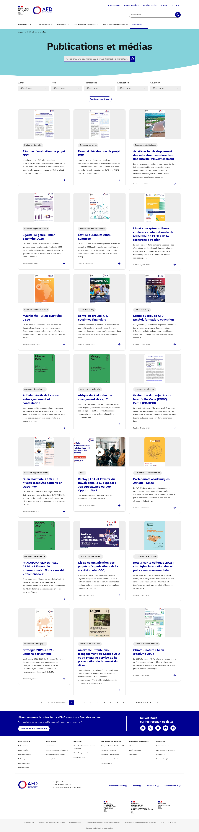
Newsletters (133, 754)
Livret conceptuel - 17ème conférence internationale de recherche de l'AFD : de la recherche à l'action (153, 234)
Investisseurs (114, 5)
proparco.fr (151, 786)
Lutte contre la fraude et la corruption (99, 828)
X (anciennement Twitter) (150, 728)
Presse (164, 5)
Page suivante (142, 703)
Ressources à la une (163, 746)
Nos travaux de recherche (85, 25)
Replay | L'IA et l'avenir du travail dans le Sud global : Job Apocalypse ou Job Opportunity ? (97, 485)
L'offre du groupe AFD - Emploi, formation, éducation (153, 317)
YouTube (158, 728)
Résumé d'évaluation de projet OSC (44, 153)
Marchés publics (150, 5)
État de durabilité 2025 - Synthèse (95, 236)
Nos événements (135, 750)
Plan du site (172, 823)
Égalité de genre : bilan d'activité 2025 (39, 236)
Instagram (173, 728)
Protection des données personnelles (51, 823)
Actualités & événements (114, 25)
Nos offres (61, 25)
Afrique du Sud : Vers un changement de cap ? (95, 397)
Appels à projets (131, 5)
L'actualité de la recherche (110, 759)
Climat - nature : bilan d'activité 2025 (148, 652)
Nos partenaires (24, 763)
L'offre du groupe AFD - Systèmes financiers (94, 317)
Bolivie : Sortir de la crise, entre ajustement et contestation (41, 399)
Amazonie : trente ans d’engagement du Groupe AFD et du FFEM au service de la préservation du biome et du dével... (99, 658)
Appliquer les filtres (99, 99)
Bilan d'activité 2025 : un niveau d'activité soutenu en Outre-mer (42, 483)
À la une (131, 746)
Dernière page (157, 702)
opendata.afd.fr (171, 786)
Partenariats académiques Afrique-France (151, 481)
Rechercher (178, 14)
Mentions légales (75, 823)
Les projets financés (53, 759)
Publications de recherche (165, 750)
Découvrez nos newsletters (33, 728)
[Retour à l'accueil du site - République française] (48, 10)
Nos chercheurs (106, 763)
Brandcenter (160, 759)
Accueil (20, 32)
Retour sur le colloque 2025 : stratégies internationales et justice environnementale (153, 566)
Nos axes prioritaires (108, 750)
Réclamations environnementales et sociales (140, 823)
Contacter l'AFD (28, 823)
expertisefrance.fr (117, 786)
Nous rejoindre (23, 767)
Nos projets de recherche (110, 754)
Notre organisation (25, 759)
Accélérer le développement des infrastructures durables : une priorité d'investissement (153, 155)
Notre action (44, 25)
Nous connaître (24, 25)
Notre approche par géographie (57, 750)
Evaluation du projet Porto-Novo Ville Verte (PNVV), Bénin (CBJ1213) (152, 399)
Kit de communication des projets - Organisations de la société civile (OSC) (98, 566)
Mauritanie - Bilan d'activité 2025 (42, 317)
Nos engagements (24, 754)
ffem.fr (136, 786)
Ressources (137, 25)
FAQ (162, 823)
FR (176, 5)
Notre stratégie (23, 750)
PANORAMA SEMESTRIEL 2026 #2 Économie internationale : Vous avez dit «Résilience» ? (43, 568)
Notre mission (23, 746)
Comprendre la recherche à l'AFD (112, 746)
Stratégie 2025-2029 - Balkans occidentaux (38, 652)
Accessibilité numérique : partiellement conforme (103, 823)
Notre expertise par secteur (55, 754)
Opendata (159, 754)
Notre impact (50, 746)
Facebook (143, 728)
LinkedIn (165, 728)
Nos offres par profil (81, 753)
